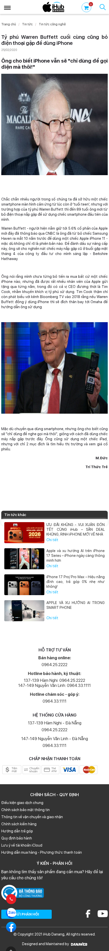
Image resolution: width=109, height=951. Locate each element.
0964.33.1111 (54, 701)
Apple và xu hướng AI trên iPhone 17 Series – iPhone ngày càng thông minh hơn (75, 555)
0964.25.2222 (54, 664)
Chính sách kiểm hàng (19, 824)
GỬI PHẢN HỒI (26, 914)
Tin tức (27, 24)
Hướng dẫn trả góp (17, 831)
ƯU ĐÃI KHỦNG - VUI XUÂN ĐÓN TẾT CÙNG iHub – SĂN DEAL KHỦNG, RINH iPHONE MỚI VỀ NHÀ (75, 529)
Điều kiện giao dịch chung (22, 803)
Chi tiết (52, 540)
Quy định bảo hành (16, 838)
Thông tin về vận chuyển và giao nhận (32, 817)
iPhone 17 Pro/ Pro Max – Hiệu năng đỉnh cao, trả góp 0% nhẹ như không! (75, 582)
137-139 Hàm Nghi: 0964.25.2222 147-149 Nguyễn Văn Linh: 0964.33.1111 (54, 683)
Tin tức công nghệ (52, 24)
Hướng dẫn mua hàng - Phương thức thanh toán (41, 852)
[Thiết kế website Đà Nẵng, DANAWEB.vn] (78, 944)
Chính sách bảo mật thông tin (25, 810)
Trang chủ (8, 24)
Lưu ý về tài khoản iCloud (21, 845)
